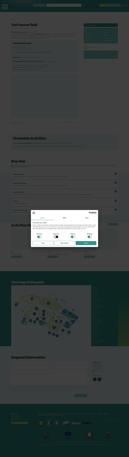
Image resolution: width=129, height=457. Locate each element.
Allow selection (65, 243)
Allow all (86, 243)
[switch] (56, 237)
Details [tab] (64, 217)
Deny (43, 243)
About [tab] (87, 217)
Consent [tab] (42, 217)
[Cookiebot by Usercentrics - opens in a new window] (89, 213)
